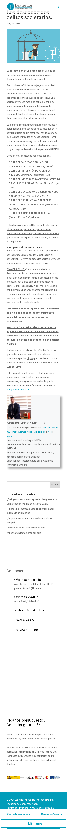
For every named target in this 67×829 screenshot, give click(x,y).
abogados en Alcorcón (18, 389)
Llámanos (35, 823)
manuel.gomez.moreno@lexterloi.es (28, 432)
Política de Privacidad (17, 808)
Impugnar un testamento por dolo (24, 533)
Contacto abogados (18, 814)
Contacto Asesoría (52, 814)
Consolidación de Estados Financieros (26, 527)
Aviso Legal (36, 808)
